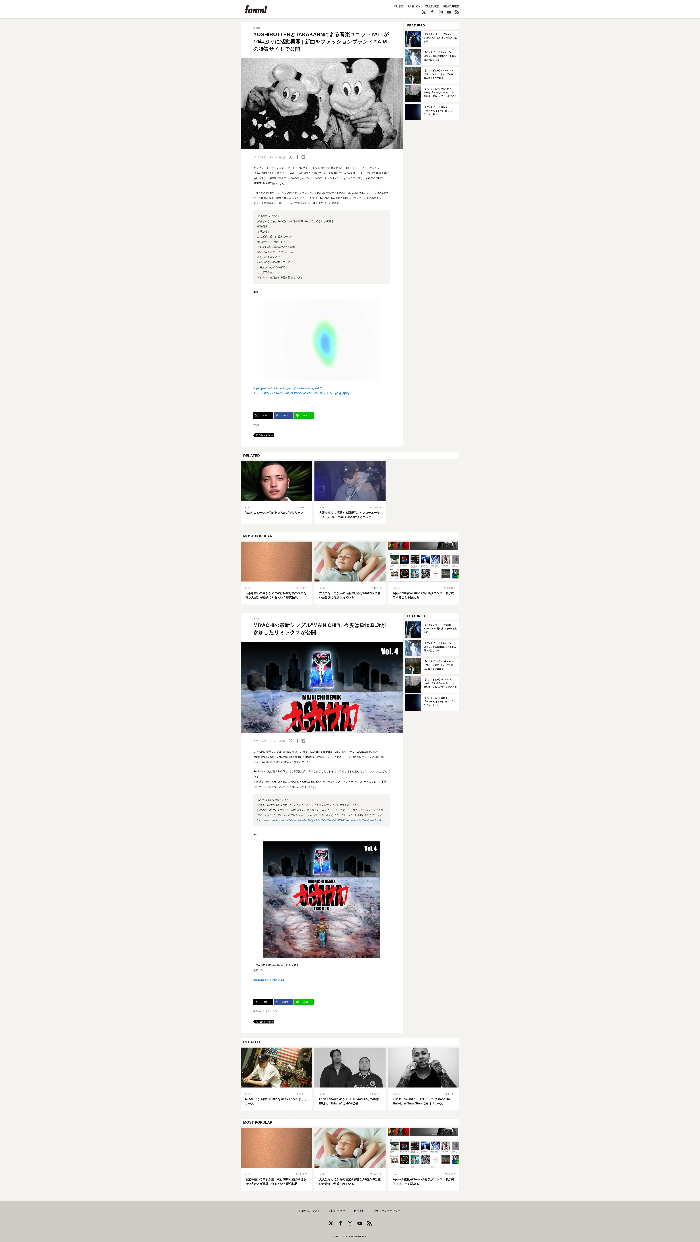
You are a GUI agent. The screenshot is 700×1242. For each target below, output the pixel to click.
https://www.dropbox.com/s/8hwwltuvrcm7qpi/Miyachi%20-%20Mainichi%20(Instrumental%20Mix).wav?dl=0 (319, 820)
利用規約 (359, 1210)
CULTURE (432, 6)
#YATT (257, 424)
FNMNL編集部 (278, 157)
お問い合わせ (336, 1210)
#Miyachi (258, 1011)
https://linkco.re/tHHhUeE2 (268, 979)
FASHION (414, 6)
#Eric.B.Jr (271, 1011)
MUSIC (398, 6)
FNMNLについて (309, 1210)
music (256, 27)
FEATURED (451, 6)
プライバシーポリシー (387, 1210)
